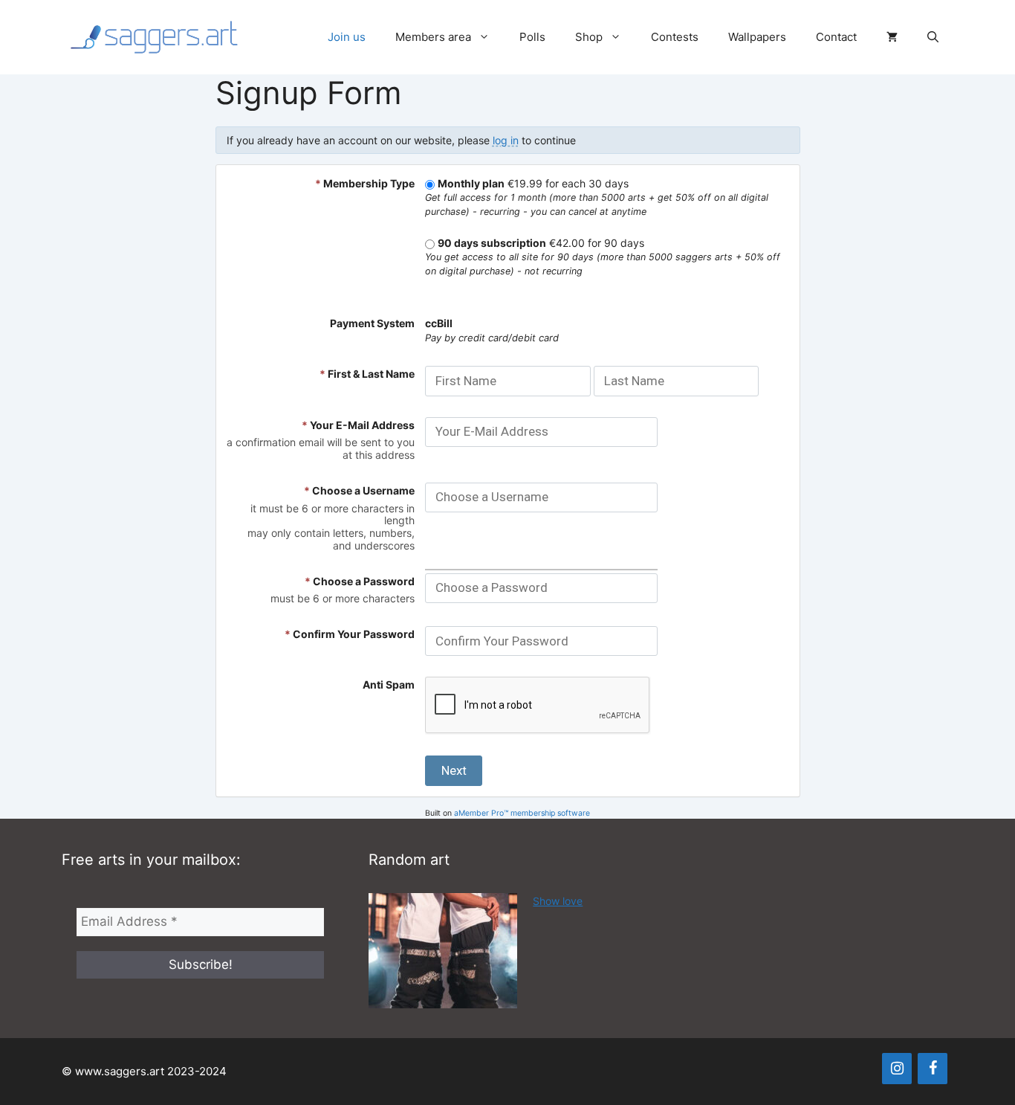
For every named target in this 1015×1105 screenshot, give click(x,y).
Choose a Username (359, 490)
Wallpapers (757, 37)
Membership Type (365, 183)
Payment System (372, 323)
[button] (932, 37)
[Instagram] (897, 1068)
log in (506, 140)
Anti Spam (389, 684)
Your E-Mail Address (358, 425)
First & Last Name (367, 373)
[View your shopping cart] (892, 37)
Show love (558, 901)
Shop (589, 37)
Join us (347, 37)
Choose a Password (360, 581)
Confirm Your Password (350, 634)
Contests (674, 37)
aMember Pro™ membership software (522, 813)
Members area (433, 37)
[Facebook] (932, 1068)
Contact (836, 37)
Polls (532, 37)
